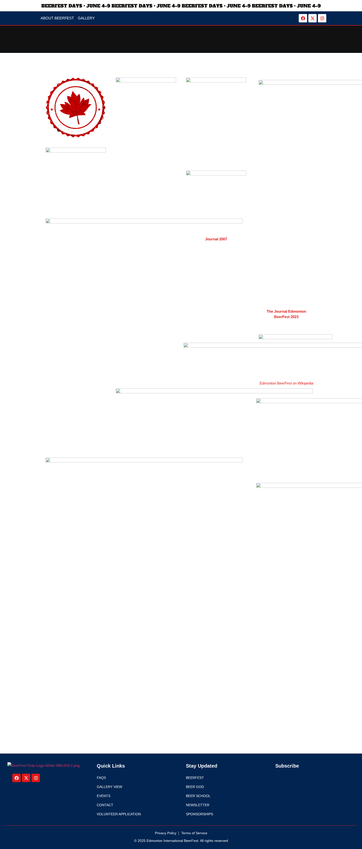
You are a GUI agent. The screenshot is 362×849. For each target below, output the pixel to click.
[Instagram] (322, 18)
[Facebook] (303, 18)
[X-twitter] (312, 18)
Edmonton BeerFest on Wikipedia (286, 383)
